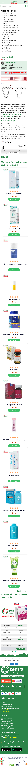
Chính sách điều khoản (6, 718)
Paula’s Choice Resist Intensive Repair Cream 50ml (14, 264)
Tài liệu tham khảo (8, 51)
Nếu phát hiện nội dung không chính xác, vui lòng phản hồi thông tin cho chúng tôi (14, 73)
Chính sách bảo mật (13, 662)
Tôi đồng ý (12, 664)
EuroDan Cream (14, 475)
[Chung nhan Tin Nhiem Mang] (17, 765)
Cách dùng (8, 38)
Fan (7, 686)
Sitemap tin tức (10, 728)
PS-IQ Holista (14, 369)
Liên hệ (3, 703)
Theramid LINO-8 (14, 299)
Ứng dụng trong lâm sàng (9, 21)
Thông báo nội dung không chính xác (10, 708)
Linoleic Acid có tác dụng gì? (10, 15)
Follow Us (4, 691)
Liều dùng (8, 36)
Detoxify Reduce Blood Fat (14, 405)
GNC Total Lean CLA (14, 545)
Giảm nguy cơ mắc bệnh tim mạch (13, 23)
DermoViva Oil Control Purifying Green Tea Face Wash (14, 581)
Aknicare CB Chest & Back (14, 194)
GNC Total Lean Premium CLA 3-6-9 (14, 510)
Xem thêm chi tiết (14, 152)
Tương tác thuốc (7, 42)
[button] (12, 651)
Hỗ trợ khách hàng (8, 698)
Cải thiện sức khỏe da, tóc (11, 28)
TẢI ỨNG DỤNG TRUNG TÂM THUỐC (10, 746)
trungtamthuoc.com (8, 116)
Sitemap (3, 728)
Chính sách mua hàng (6, 720)
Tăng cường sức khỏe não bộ (12, 25)
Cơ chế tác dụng (9, 19)
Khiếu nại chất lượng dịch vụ (8, 710)
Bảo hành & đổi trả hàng (7, 723)
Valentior (19, 634)
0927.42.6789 (11, 738)
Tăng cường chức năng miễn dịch (13, 30)
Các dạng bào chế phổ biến (10, 50)
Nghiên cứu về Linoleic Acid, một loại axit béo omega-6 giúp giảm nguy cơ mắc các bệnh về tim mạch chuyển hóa (13, 47)
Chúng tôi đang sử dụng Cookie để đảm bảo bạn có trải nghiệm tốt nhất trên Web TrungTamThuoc (13, 660)
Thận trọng (6, 44)
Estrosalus (20, 625)
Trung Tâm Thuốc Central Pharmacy (11, 114)
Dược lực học (8, 17)
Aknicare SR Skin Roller (14, 229)
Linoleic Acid (21, 639)
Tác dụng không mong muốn (10, 40)
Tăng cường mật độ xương (11, 32)
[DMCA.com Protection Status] (11, 765)
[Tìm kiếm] (25, 6)
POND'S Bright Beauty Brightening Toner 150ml (14, 440)
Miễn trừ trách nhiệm (6, 706)
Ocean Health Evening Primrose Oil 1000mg (14, 334)
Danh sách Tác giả (5, 727)
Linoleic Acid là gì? (8, 13)
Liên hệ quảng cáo (5, 711)
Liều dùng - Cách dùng (9, 34)
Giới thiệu (3, 701)
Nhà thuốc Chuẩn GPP (6, 704)
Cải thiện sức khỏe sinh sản (12, 27)
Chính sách (5, 715)
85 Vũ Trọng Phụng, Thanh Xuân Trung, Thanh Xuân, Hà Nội (15, 742)
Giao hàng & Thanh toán (7, 725)
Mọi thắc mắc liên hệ (8, 732)
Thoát (17, 664)
